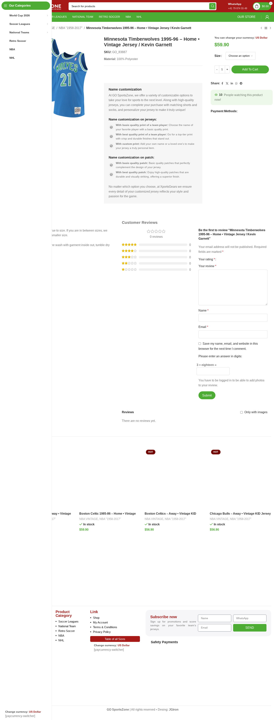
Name (203, 310)
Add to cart (250, 69)
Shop (96, 617)
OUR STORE (246, 16)
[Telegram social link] (241, 83)
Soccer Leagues (68, 621)
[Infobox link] (233, 6)
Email (203, 326)
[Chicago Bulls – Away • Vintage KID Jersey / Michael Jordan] (240, 479)
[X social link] (227, 83)
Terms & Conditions (105, 627)
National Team (67, 626)
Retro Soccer (66, 630)
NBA (61, 635)
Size (217, 55)
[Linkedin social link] (232, 83)
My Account (100, 622)
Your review (207, 266)
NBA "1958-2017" (70, 28)
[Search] (212, 6)
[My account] (267, 17)
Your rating (206, 259)
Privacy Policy (102, 631)
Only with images (255, 412)
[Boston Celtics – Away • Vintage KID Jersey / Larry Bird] (175, 479)
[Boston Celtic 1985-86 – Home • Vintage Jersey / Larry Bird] (110, 479)
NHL (61, 640)
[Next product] (270, 28)
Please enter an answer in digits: (220, 356)
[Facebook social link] (222, 83)
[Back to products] (266, 28)
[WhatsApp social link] (236, 83)
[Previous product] (261, 28)
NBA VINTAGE (88, 518)
